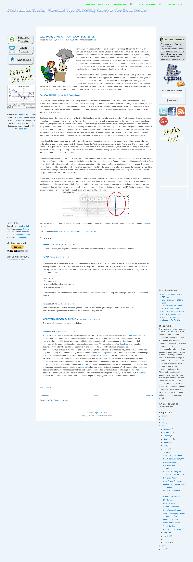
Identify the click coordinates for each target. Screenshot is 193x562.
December (168, 429)
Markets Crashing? (170, 520)
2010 (164, 426)
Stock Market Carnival (170, 309)
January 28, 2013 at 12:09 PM (90, 319)
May (165, 452)
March (166, 536)
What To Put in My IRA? (171, 317)
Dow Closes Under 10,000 (173, 459)
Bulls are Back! (169, 503)
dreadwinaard (48, 245)
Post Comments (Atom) (59, 400)
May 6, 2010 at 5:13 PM (67, 245)
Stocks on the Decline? (172, 523)
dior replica (141, 373)
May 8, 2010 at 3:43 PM (61, 257)
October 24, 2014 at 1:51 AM (65, 331)
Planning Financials (22, 235)
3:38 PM (73, 40)
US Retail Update (170, 462)
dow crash (72, 231)
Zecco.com (25, 232)
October (167, 436)
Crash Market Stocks (13, 259)
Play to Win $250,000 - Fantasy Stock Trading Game (60, 95)
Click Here (23, 129)
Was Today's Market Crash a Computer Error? (68, 36)
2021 (164, 416)
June (166, 449)
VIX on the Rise (169, 526)
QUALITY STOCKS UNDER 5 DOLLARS (59, 319)
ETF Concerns (168, 500)
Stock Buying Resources (172, 481)
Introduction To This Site (171, 320)
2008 (164, 549)
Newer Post (44, 396)
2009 (164, 546)
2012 (164, 419)
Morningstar (24, 238)
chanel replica (125, 344)
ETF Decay (166, 297)
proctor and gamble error (86, 231)
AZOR (45, 257)
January (167, 543)
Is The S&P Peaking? (171, 497)
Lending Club (24, 226)
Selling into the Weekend (173, 507)
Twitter (146, 224)
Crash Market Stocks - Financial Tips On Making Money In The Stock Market (77, 10)
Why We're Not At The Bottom (173, 312)
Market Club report (23, 115)
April (166, 533)
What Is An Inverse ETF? (171, 314)
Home (96, 396)
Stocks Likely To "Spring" (172, 456)
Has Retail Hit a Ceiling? (172, 529)
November (168, 433)
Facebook (43, 226)
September (168, 439)
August (166, 442)
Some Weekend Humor (172, 510)
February (167, 539)
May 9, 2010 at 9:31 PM (66, 304)
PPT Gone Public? (170, 478)
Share (93, 40)
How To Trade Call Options (172, 306)
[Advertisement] (96, 19)
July (165, 446)
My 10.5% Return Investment (173, 294)
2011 (164, 423)
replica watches (135, 335)
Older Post (149, 396)
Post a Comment (46, 387)
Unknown (47, 331)
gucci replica (85, 367)
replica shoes (102, 356)
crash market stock (60, 231)
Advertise (89, 413)
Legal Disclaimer (100, 413)
